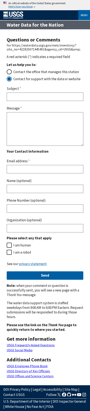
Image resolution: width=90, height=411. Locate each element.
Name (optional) (19, 180)
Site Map (71, 389)
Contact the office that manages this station (46, 72)
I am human (22, 245)
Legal (37, 389)
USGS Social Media (19, 350)
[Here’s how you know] (45, 5)
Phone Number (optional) (26, 200)
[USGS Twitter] (59, 396)
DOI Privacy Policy (16, 389)
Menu (84, 15)
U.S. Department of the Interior (26, 401)
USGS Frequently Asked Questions (31, 345)
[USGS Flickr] (74, 396)
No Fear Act (35, 406)
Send (45, 275)
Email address (18, 161)
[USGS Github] (69, 396)
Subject (14, 88)
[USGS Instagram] (84, 396)
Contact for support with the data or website (47, 79)
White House (14, 406)
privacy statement (33, 264)
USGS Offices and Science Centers (30, 376)
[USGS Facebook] (64, 396)
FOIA (49, 406)
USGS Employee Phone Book (27, 366)
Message (14, 108)
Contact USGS (14, 394)
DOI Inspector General (69, 401)
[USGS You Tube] (79, 396)
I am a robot (22, 252)
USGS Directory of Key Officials (28, 371)
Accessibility (52, 389)
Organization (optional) (24, 220)
